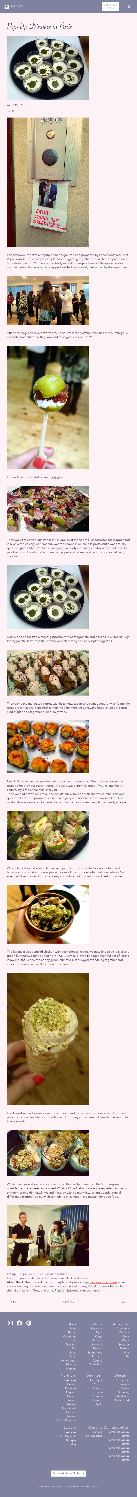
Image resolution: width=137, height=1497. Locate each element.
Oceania (95, 1428)
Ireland (72, 1400)
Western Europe (122, 1378)
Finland (71, 1396)
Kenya (99, 1336)
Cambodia (69, 1336)
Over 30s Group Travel (119, 1434)
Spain (99, 1404)
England (71, 1392)
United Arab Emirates (68, 1363)
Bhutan (71, 1332)
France (125, 1388)
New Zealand (94, 1436)
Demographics (116, 1428)
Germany (123, 1392)
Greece (98, 1388)
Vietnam (71, 1369)
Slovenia (97, 1400)
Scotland (70, 1412)
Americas (121, 1324)
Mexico (124, 1348)
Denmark (70, 1388)
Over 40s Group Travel (119, 1442)
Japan (72, 1340)
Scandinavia (69, 1408)
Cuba (125, 1340)
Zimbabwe (96, 1364)
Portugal (97, 1396)
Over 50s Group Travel (119, 1450)
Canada (124, 1332)
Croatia (98, 1384)
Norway (71, 1404)
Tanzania (97, 1356)
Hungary (71, 1440)
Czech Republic (66, 1436)
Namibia (97, 1345)
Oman (72, 1356)
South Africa (95, 1353)
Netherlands (121, 1396)
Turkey (72, 1444)
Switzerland (122, 1400)
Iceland (71, 1384)
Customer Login (110, 6)
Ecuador (124, 1345)
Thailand (70, 1345)
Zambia (98, 1361)
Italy (100, 1392)
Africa (97, 1324)
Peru (126, 1353)
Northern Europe (68, 1378)
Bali (74, 1348)
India (73, 1328)
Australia (97, 1432)
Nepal (72, 1353)
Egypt (99, 1332)
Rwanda (98, 1348)
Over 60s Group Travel (119, 1458)
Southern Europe (95, 1378)
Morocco (97, 1340)
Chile (125, 1336)
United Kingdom (66, 1420)
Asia (72, 1324)
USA (126, 1356)
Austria (124, 1384)
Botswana (97, 1328)
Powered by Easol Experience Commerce (68, 1487)
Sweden (71, 1416)
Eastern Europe (70, 1430)
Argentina (123, 1328)
